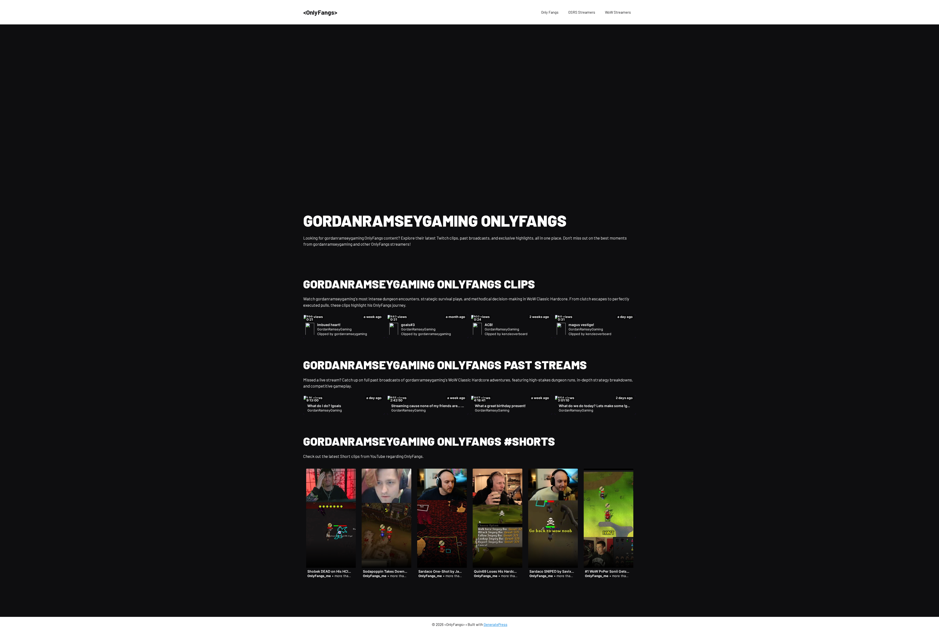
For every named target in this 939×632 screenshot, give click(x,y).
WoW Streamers (618, 12)
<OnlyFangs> (320, 12)
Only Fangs (550, 12)
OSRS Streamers (581, 12)
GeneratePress (495, 624)
